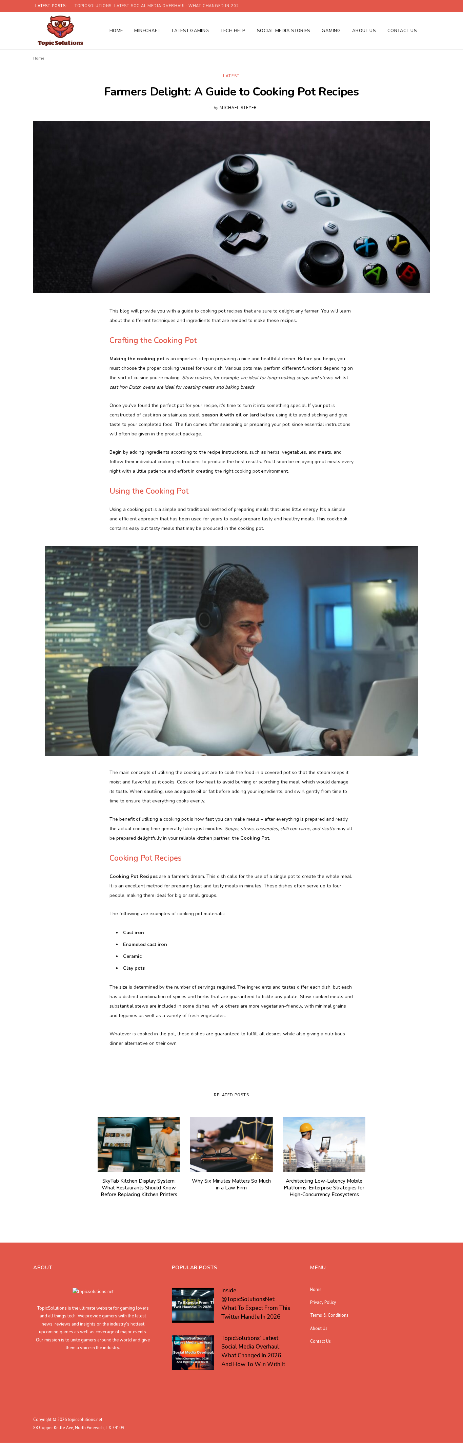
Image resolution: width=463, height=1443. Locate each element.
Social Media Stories (283, 31)
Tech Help (232, 31)
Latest (231, 76)
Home (116, 31)
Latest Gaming (190, 31)
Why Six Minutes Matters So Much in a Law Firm (231, 1184)
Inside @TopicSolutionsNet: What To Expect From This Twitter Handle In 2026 (255, 1304)
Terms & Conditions (329, 1315)
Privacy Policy (323, 1302)
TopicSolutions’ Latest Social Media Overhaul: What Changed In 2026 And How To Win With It (161, 6)
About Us (364, 31)
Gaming (331, 31)
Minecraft (147, 31)
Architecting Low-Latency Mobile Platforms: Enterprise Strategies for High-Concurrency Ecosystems (324, 1188)
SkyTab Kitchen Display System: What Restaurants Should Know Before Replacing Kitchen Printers (139, 1188)
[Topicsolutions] (60, 30)
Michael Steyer (238, 107)
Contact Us (402, 31)
